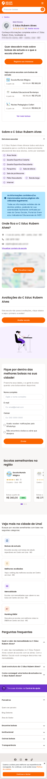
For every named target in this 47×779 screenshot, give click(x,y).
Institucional (7, 732)
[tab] (22, 504)
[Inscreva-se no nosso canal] (26, 759)
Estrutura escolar (10, 139)
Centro (6, 17)
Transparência (9, 745)
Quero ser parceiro (9, 708)
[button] (21, 688)
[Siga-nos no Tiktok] (32, 759)
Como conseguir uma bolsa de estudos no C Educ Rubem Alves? (22, 674)
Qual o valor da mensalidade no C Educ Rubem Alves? (20, 642)
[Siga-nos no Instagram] (21, 759)
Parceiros (6, 700)
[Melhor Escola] (7, 3)
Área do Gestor (7, 718)
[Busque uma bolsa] (42, 9)
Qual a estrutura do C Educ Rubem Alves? (21, 666)
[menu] (42, 3)
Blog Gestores (7, 713)
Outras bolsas (8, 738)
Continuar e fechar (23, 774)
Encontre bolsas (9, 725)
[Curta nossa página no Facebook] (15, 759)
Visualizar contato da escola (14, 248)
